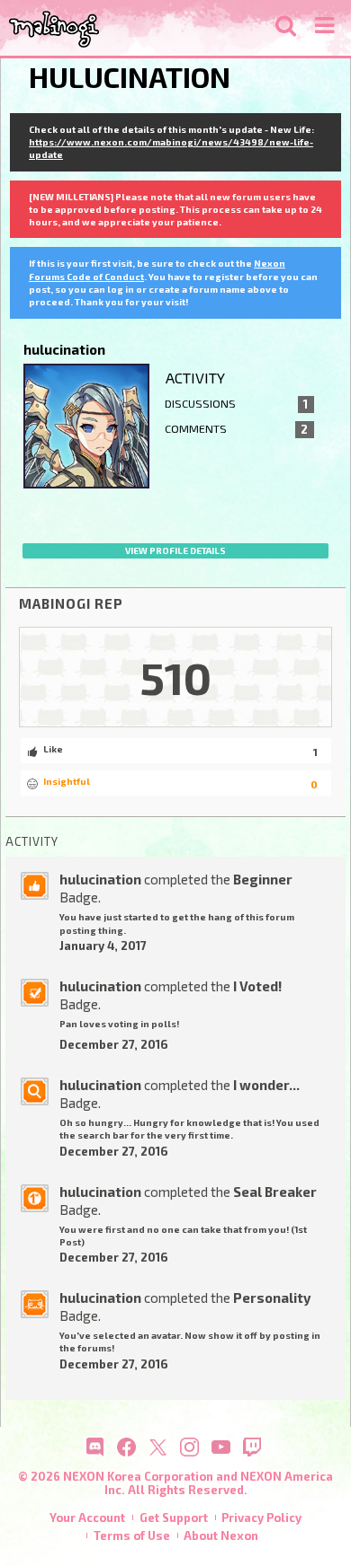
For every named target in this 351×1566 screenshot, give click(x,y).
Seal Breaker (275, 1191)
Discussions (236, 404)
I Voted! (257, 986)
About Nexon (221, 1535)
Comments (236, 429)
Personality (271, 1297)
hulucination (100, 879)
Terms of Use (132, 1535)
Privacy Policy (261, 1517)
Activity (195, 377)
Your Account (87, 1517)
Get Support (174, 1517)
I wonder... (266, 1085)
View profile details (175, 550)
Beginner (262, 879)
